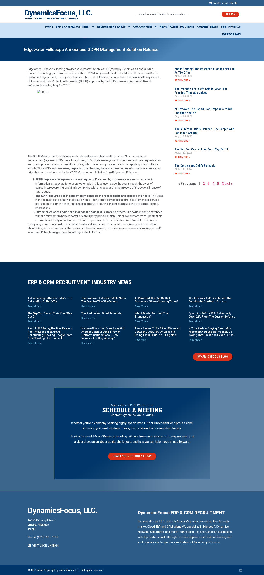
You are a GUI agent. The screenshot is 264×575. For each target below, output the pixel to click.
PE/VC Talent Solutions (177, 26)
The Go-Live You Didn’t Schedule (195, 165)
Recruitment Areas (111, 26)
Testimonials (231, 26)
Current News (207, 26)
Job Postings (231, 34)
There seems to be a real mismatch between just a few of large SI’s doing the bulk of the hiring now (157, 332)
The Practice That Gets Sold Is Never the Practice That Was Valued (201, 90)
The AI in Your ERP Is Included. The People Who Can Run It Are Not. (210, 300)
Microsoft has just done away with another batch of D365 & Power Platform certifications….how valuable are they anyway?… (103, 333)
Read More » (182, 80)
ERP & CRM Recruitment (73, 26)
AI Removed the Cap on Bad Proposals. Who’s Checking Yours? (156, 300)
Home (49, 26)
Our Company (142, 26)
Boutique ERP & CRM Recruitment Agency (51, 18)
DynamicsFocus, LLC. (58, 13)
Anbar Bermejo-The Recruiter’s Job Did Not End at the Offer (50, 300)
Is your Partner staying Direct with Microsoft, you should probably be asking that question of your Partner (212, 332)
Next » (227, 183)
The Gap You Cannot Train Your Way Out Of (201, 149)
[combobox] (177, 14)
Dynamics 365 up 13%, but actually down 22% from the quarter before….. (213, 315)
